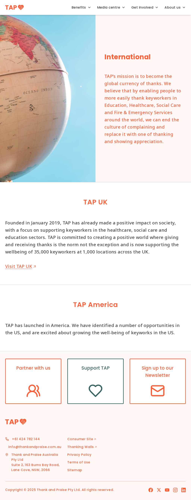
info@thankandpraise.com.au (34, 447)
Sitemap (74, 470)
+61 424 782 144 (26, 439)
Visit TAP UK (20, 266)
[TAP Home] (14, 7)
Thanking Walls (82, 447)
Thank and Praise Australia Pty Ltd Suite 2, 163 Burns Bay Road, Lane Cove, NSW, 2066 (35, 462)
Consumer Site (81, 439)
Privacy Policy (79, 454)
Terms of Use (78, 462)
